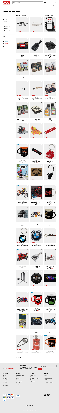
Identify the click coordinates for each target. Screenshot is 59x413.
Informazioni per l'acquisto (34, 378)
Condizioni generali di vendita (49, 376)
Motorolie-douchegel (50, 118)
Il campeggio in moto (19, 384)
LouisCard (4, 384)
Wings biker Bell (36, 55)
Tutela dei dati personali (48, 378)
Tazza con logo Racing (36, 309)
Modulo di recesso (47, 381)
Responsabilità (32, 381)
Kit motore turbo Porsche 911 (22, 140)
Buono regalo (22, 55)
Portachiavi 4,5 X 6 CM (50, 161)
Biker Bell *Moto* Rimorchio (36, 266)
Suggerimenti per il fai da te (20, 376)
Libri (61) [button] (4, 23)
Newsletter (4, 381)
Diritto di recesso (46, 379)
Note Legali (46, 375)
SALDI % (6, 43)
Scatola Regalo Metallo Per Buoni (36, 119)
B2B (3, 376)
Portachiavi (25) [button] (5, 28)
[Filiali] (45, 2)
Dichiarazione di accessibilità (49, 382)
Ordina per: (46, 15)
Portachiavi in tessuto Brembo (36, 161)
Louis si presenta (33, 375)
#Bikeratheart (18, 378)
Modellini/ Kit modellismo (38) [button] (8, 24)
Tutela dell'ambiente (47, 384)
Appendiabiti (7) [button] (5, 19)
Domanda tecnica (5, 378)
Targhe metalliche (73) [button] (7, 30)
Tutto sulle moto (19, 381)
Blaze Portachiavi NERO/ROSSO (50, 245)
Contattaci (4, 375)
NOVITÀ (6, 41)
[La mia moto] (48, 2)
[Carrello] (55, 2)
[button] (41, 2)
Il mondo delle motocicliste (20, 375)
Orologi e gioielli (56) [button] (6, 26)
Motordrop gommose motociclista (36, 140)
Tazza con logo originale (22, 161)
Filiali (31, 376)
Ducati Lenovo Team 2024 (22, 266)
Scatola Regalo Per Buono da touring (22, 119)
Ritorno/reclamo (5, 385)
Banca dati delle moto (6, 379)
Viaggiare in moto (19, 379)
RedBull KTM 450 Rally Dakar (22, 202)
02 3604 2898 (9, 368)
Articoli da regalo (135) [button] (7, 21)
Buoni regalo (5, 382)
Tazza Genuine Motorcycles (50, 352)
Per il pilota (18, 382)
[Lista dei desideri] (52, 2)
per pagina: (23, 15)
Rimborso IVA (32, 379)
